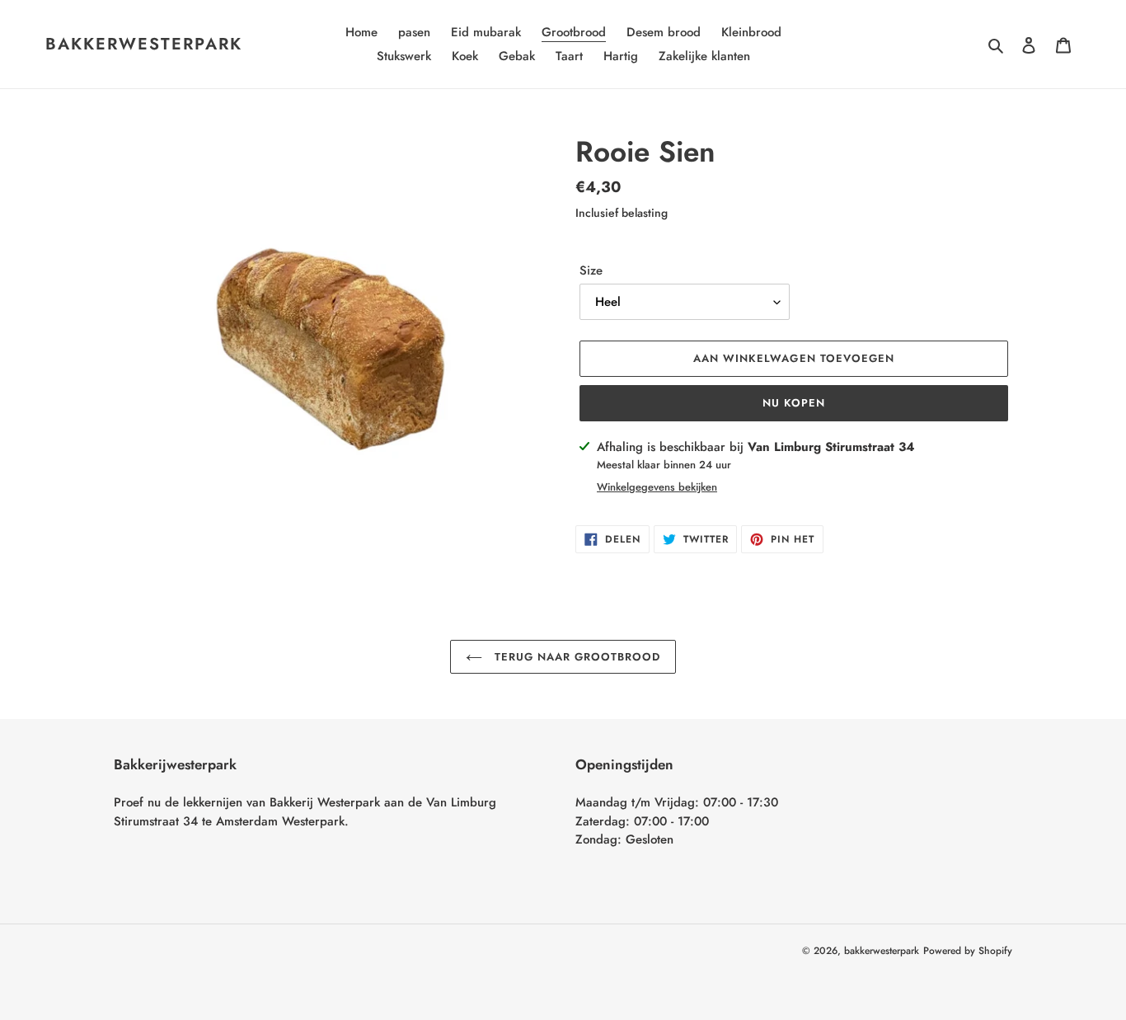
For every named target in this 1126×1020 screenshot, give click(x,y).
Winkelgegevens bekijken (657, 487)
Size (591, 270)
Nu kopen (793, 403)
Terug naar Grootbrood (575, 657)
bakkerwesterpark (143, 44)
